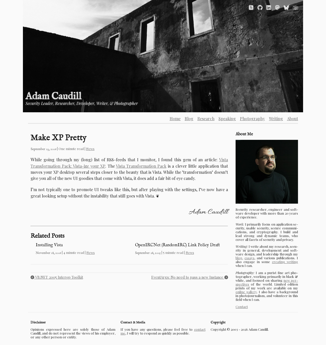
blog (239, 258)
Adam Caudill (53, 96)
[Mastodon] (277, 7)
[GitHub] (259, 7)
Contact (242, 306)
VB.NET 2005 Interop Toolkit (58, 277)
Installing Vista (49, 245)
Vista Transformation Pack (141, 166)
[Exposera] (295, 7)
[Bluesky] (286, 7)
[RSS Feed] (251, 7)
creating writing (285, 262)
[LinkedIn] (268, 7)
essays (249, 258)
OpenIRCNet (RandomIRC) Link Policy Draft (177, 245)
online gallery (246, 292)
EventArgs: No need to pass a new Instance (187, 277)
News (90, 148)
